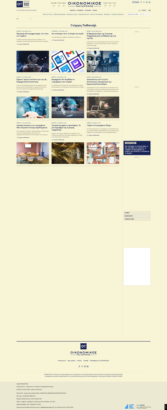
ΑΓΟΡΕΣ (127, 213)
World (95, 10)
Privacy (79, 360)
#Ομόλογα (107, 14)
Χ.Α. (18, 19)
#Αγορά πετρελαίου (117, 14)
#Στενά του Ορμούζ (96, 14)
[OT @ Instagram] (147, 2)
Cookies (85, 360)
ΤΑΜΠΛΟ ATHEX (129, 219)
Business (80, 10)
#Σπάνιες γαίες (47, 14)
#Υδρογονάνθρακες (59, 14)
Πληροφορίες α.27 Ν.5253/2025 (99, 360)
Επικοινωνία (62, 360)
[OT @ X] (144, 2)
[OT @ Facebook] (141, 2)
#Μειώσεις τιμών (72, 14)
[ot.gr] (84, 6)
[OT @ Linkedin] (149, 2)
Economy (88, 10)
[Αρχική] (23, 4)
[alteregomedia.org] (129, 408)
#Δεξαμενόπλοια (84, 14)
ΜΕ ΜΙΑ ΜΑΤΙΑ (129, 216)
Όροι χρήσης (71, 360)
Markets (73, 10)
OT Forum (135, 2)
